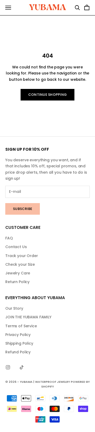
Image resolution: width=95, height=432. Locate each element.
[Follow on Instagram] (8, 367)
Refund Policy (18, 352)
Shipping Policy (19, 343)
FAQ (9, 238)
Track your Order (21, 255)
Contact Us (16, 246)
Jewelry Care (17, 273)
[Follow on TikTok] (21, 367)
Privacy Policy (18, 334)
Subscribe (22, 208)
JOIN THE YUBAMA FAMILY (28, 317)
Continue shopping (47, 94)
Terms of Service (21, 326)
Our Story (14, 308)
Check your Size (20, 264)
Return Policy (17, 281)
